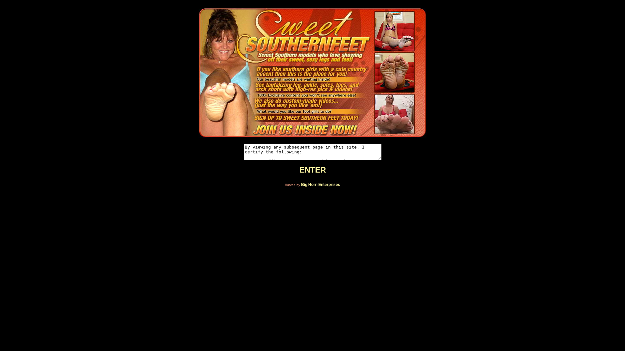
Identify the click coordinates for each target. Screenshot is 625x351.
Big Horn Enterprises (320, 184)
